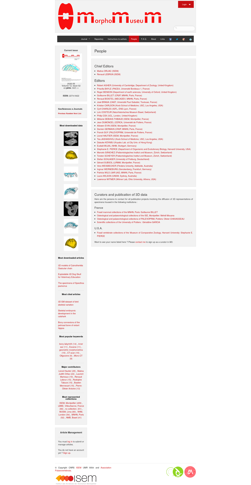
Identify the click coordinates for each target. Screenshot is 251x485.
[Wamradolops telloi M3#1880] (71, 138)
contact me (140, 241)
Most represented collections (71, 397)
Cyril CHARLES (104, 108)
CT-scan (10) (73, 352)
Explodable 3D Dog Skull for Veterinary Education (69, 275)
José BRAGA (103, 101)
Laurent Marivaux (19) (71, 375)
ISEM (78, 467)
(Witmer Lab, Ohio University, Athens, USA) (135, 179)
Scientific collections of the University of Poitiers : (119, 222)
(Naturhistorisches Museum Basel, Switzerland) (134, 112)
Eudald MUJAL (104, 145)
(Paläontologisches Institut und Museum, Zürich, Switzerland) (143, 152)
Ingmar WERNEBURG (107, 169)
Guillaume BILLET (105, 95)
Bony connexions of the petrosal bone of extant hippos (69, 325)
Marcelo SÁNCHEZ (106, 152)
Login (184, 4)
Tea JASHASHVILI (106, 138)
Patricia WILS (103, 172)
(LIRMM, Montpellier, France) (126, 162)
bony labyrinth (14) (68, 343)
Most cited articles (71, 294)
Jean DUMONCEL (105, 122)
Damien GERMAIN (105, 128)
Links (162, 39)
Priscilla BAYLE (104, 88)
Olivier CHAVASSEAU (174, 218)
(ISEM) (115, 70)
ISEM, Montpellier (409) (70, 402)
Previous (62, 114)
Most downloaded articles (71, 257)
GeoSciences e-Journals (70, 109)
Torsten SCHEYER (106, 155)
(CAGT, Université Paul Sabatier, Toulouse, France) (133, 101)
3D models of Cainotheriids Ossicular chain (70, 267)
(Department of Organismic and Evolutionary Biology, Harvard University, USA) (154, 149)
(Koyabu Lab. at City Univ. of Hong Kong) (133, 142)
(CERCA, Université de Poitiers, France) (133, 122)
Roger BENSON (104, 91)
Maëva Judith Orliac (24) (71, 372)
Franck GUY (102, 132)
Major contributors (71, 366)
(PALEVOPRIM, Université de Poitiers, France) (130, 132)
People (134, 39)
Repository (98, 39)
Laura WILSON (104, 175)
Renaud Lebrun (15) (71, 378)
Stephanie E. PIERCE (107, 149)
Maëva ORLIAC (104, 70)
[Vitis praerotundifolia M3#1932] (71, 155)
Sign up (66, 452)
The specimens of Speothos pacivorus (71, 284)
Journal (84, 39)
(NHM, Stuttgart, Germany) (124, 145)
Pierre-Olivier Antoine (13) (72, 387)
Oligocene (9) (66, 355)
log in (69, 441)
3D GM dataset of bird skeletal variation (68, 303)
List (79, 114)
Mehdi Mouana (167, 215)
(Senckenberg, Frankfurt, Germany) (135, 169)
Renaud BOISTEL (105, 98)
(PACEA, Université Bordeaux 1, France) (131, 88)
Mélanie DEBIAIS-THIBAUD (110, 118)
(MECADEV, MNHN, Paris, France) (130, 98)
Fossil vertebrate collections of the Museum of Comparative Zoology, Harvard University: (139, 232)
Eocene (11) (75, 346)
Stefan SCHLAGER (106, 159)
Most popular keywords (71, 336)
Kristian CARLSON (106, 105)
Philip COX (102, 115)
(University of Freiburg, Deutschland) (132, 159)
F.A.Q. (144, 39)
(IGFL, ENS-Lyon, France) (124, 108)
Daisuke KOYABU (105, 142)
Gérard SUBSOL (105, 162)
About (153, 39)
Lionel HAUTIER (104, 135)
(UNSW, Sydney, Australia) (124, 175)
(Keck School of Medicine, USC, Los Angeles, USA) (139, 105)
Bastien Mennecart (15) (70, 384)
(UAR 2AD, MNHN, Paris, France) (125, 172)
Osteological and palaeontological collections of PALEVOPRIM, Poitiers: (130, 218)
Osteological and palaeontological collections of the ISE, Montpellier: (129, 215)
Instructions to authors (117, 39)
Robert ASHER (104, 85)
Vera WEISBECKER (106, 165)
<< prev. (67, 87)
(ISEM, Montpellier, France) (136, 118)
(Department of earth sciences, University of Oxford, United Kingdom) (145, 91)
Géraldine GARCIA (151, 222)
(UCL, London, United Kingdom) (122, 115)
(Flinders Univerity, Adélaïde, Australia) (134, 165)
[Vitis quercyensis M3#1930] (71, 243)
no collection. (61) (73, 408)
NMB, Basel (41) (73, 417)
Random (69, 114)
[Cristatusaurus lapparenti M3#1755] (71, 190)
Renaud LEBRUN (105, 74)
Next (76, 114)
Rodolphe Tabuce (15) (71, 381)
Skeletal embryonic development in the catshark (67, 313)
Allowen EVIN (103, 125)
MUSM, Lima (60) (67, 411)
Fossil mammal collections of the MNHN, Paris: (119, 212)
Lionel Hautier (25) (67, 370)
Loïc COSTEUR (104, 112)
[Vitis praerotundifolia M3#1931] (71, 208)
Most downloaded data (71, 125)
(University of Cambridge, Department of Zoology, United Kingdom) (142, 85)
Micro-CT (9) (76, 357)
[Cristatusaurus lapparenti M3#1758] (71, 173)
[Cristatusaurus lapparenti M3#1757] (71, 225)
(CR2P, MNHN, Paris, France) (128, 95)
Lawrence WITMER (106, 179)
